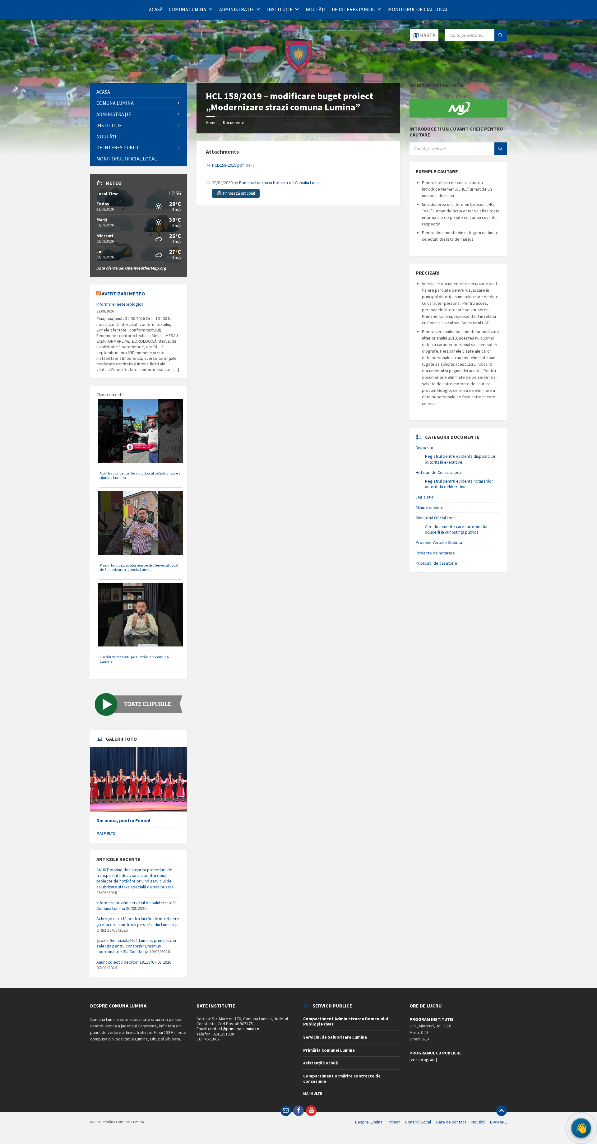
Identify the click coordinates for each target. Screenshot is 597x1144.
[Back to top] (501, 1110)
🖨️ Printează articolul (236, 193)
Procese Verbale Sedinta (439, 542)
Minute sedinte (429, 507)
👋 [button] (581, 1128)
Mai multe (105, 833)
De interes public (353, 9)
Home (211, 122)
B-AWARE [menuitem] (498, 1122)
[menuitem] (138, 91)
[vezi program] (423, 1059)
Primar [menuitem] (394, 1122)
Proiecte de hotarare (435, 553)
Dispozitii (424, 447)
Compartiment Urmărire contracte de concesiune (342, 1078)
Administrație (236, 9)
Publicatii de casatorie (436, 563)
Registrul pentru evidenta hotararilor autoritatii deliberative (459, 483)
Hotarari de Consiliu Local (296, 182)
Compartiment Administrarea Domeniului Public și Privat (345, 1021)
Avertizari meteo (123, 293)
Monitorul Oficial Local (418, 9)
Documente (233, 122)
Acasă (156, 9)
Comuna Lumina (187, 9)
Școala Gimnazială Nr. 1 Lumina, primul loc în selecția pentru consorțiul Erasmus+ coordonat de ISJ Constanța (136, 946)
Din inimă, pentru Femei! (123, 820)
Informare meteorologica (119, 304)
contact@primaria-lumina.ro (233, 1028)
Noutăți (316, 9)
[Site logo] (298, 70)
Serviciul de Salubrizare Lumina (335, 1037)
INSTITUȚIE (280, 9)
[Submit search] (500, 35)
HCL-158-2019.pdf (228, 165)
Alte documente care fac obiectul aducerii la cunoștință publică (456, 529)
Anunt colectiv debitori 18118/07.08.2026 (133, 962)
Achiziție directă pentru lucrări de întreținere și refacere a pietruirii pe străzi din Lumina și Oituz (137, 924)
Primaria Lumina (253, 182)
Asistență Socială (320, 1063)
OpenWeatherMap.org (145, 268)
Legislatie (425, 497)
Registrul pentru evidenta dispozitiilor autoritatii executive (460, 459)
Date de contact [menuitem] (451, 1122)
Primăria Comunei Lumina (329, 1050)
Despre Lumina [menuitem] (368, 1122)
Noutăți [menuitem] (478, 1122)
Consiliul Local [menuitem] (418, 1122)
